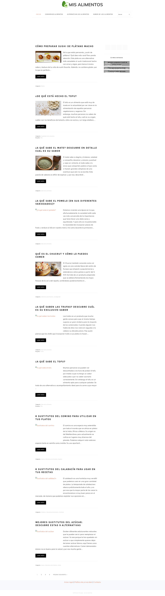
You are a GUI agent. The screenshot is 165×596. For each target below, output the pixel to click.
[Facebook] (107, 47)
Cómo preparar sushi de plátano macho (64, 46)
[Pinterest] (119, 47)
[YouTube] (124, 47)
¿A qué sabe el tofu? (50, 361)
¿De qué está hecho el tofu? (56, 96)
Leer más (41, 76)
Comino (43, 459)
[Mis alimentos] (82, 9)
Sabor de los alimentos (46, 190)
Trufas (42, 351)
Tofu (42, 137)
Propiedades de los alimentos (47, 136)
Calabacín (43, 512)
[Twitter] (113, 47)
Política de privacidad (83, 582)
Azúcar (42, 565)
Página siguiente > (60, 574)
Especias (60, 459)
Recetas (43, 86)
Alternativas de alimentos (47, 296)
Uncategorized (57, 296)
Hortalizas (61, 512)
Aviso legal (68, 582)
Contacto (97, 582)
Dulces (59, 565)
